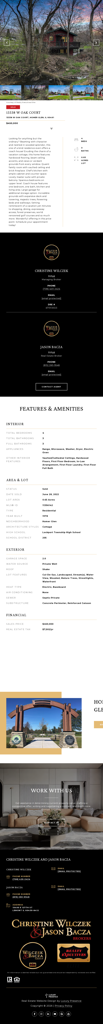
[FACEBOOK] (34, 1013)
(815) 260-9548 (51, 365)
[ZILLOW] (68, 1013)
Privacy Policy (63, 1005)
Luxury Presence (71, 1001)
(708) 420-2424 (51, 289)
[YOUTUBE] (54, 1013)
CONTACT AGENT (51, 387)
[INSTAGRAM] (41, 1013)
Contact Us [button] (51, 823)
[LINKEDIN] (48, 1013)
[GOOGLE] (61, 1013)
